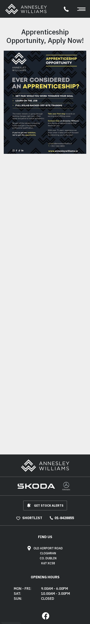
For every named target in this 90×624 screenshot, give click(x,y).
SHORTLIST (32, 518)
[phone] (66, 9)
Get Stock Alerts (49, 505)
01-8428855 (64, 518)
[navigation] (81, 9)
